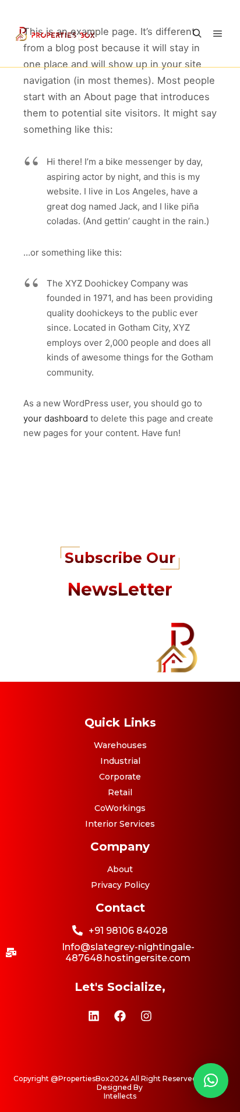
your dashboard (55, 418)
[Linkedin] (93, 1016)
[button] (210, 1080)
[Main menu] (217, 33)
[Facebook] (120, 1016)
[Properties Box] (55, 33)
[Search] (196, 33)
